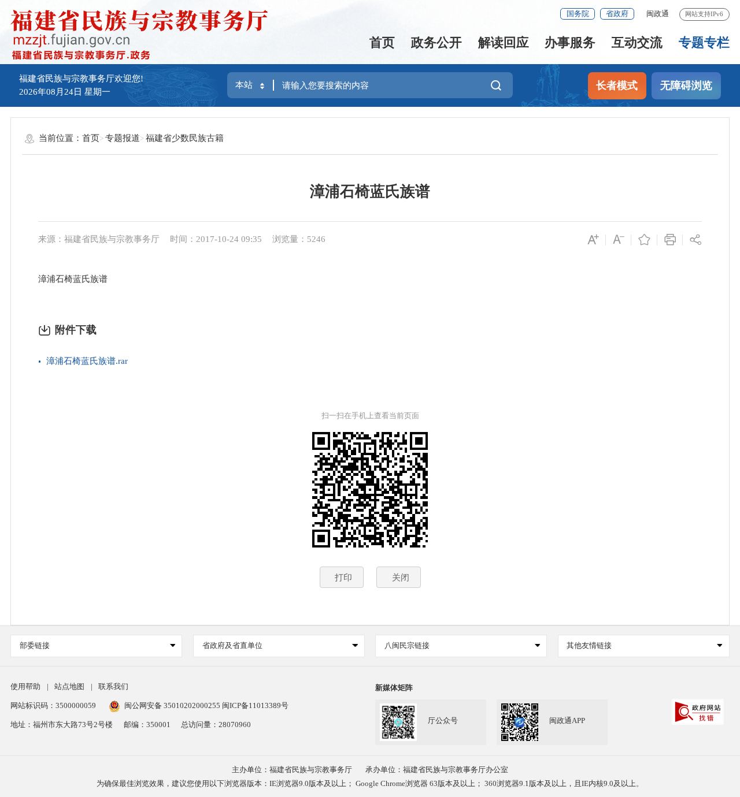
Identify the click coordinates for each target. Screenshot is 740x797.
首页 (382, 42)
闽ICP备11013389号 (255, 705)
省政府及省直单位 (232, 645)
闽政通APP (567, 720)
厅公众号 (443, 720)
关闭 (400, 577)
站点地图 (69, 686)
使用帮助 (25, 686)
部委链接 (35, 645)
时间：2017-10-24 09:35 (216, 239)
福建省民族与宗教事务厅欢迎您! (81, 78)
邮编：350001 (147, 724)
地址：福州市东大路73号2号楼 (61, 724)
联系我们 (113, 686)
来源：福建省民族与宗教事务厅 (99, 239)
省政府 (617, 13)
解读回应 (503, 42)
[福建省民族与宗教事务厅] (145, 34)
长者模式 (617, 85)
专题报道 (122, 138)
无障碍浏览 (686, 85)
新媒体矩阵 (394, 687)
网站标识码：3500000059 (53, 705)
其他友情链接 (589, 645)
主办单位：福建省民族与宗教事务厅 (292, 769)
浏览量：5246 (298, 239)
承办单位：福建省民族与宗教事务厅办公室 (436, 769)
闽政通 (657, 13)
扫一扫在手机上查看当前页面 (370, 415)
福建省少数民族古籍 (185, 138)
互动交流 (637, 42)
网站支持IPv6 (704, 13)
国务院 (578, 13)
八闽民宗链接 (407, 645)
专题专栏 (704, 42)
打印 (343, 577)
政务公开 (436, 42)
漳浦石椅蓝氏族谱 (370, 191)
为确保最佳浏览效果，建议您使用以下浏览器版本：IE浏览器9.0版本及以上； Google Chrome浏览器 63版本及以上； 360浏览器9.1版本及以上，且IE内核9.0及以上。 (370, 783)
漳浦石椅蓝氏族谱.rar (87, 361)
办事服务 (570, 42)
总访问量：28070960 (216, 724)
